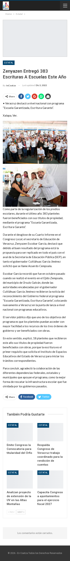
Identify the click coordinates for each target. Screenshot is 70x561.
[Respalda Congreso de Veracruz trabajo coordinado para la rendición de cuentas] (50, 432)
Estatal (8, 62)
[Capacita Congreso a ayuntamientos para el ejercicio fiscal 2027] (50, 479)
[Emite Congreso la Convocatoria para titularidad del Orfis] (20, 432)
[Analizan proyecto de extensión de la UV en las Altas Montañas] (20, 479)
